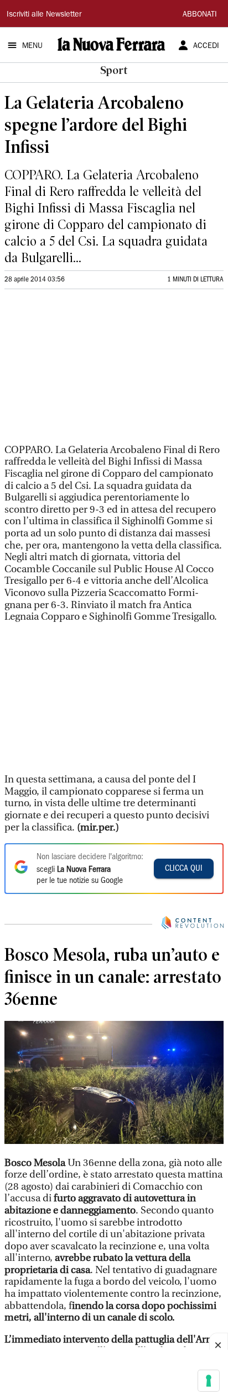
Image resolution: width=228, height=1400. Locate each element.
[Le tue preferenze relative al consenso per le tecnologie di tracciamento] (208, 1380)
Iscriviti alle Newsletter (44, 15)
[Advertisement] (87, 371)
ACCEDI (206, 46)
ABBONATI (200, 15)
